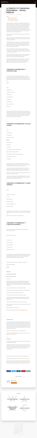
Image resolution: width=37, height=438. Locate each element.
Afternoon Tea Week (24, 399)
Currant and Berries (24, 408)
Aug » (21, 434)
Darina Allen (8, 14)
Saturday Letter (13, 14)
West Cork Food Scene (12, 399)
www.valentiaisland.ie (26, 358)
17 (18, 429)
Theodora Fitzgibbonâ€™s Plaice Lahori (12, 18)
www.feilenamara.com (13, 334)
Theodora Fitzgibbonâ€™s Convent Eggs (12, 17)
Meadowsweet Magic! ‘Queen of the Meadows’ (12, 408)
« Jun (15, 434)
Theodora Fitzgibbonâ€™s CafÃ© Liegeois (12, 19)
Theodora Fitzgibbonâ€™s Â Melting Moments (13, 20)
